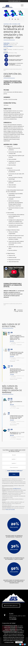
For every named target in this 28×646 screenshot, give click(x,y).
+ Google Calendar (18, 311)
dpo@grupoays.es (17, 488)
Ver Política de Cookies (9, 642)
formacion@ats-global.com (14, 1)
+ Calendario (20, 310)
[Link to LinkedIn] (25, 644)
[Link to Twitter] (20, 644)
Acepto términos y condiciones (14, 470)
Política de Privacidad (10, 509)
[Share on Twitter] (12, 19)
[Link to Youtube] (22, 644)
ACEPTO (19, 642)
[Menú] (21, 5)
